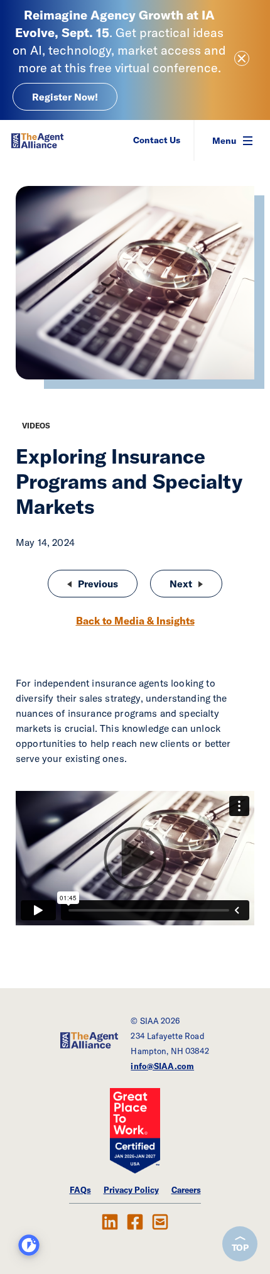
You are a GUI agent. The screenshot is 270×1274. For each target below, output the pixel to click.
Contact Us (156, 140)
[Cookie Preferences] (29, 1245)
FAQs (80, 1190)
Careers (186, 1190)
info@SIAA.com (162, 1066)
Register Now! (65, 96)
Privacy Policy (131, 1190)
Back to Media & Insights (135, 620)
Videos (36, 425)
